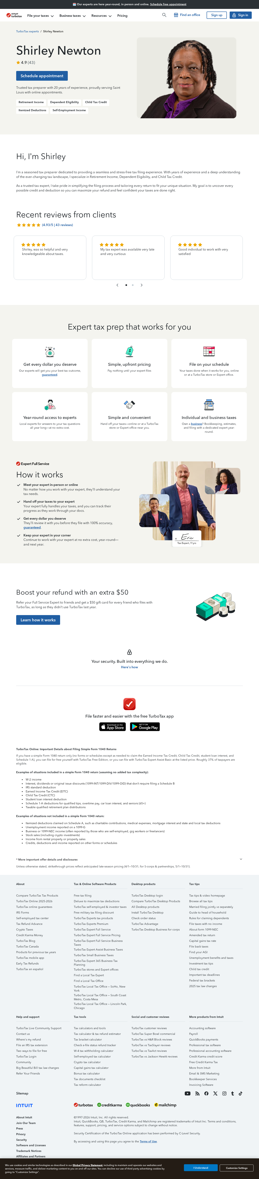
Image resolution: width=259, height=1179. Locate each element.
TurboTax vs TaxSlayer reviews (151, 1045)
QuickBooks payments (203, 1039)
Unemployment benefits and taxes (211, 958)
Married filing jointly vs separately (211, 907)
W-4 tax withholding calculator (93, 1051)
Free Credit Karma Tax (203, 1062)
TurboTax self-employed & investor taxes (100, 907)
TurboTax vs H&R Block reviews (152, 1039)
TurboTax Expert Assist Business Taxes (98, 949)
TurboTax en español (29, 969)
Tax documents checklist (89, 1079)
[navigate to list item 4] (133, 285)
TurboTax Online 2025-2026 (34, 901)
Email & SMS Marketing (204, 1073)
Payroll (193, 1034)
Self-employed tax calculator (92, 1056)
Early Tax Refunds (27, 963)
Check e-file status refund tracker (95, 1045)
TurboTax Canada (27, 946)
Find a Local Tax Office (88, 981)
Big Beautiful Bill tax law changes (37, 1068)
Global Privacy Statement (87, 1165)
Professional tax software (205, 1045)
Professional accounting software (210, 1051)
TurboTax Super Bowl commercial (153, 1034)
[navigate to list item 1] (126, 285)
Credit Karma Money (29, 935)
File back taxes (198, 946)
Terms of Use (148, 1141)
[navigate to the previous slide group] (117, 285)
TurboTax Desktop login (147, 895)
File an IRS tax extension (32, 1045)
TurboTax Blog (25, 941)
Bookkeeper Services (203, 1079)
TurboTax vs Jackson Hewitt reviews (154, 1056)
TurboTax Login (26, 1056)
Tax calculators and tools (90, 1028)
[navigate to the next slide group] (141, 285)
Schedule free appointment (168, 4)
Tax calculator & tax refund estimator (97, 1034)
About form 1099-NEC (203, 929)
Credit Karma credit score (205, 1056)
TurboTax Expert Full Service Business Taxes (98, 941)
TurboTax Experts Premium (91, 924)
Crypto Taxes (24, 929)
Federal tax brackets (202, 980)
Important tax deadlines (204, 975)
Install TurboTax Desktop (147, 912)
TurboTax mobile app (30, 958)
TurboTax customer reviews (149, 1028)
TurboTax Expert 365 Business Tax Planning (96, 961)
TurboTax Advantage (145, 924)
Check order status (144, 918)
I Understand (200, 1167)
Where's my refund (28, 1039)
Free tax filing (82, 895)
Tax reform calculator (87, 1085)
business (196, 424)
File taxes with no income (205, 924)
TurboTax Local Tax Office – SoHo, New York (99, 987)
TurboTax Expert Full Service (92, 929)
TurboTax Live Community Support (38, 1028)
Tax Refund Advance (29, 924)
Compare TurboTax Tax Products (37, 895)
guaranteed (49, 374)
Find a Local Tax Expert (89, 975)
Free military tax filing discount (94, 912)
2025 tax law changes (203, 986)
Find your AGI (198, 952)
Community (23, 1062)
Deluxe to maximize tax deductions (96, 901)
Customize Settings (236, 1167)
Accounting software (202, 1028)
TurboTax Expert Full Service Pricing (97, 935)
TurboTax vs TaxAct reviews (149, 1051)
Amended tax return (202, 935)
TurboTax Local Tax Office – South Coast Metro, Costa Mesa (100, 996)
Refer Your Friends (28, 1073)
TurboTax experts (27, 31)
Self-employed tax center (32, 918)
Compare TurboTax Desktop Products (156, 901)
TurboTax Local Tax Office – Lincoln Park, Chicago (100, 1004)
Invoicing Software (201, 1085)
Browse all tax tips (200, 901)
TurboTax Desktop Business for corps (156, 929)
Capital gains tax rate (202, 941)
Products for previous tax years (36, 952)
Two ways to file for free (31, 1051)
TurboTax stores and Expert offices (96, 969)
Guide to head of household (207, 912)
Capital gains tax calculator (91, 1068)
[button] (129, 859)
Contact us (23, 1034)
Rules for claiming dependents (209, 918)
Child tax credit (199, 969)
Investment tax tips (201, 963)
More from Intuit (199, 1068)
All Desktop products (145, 907)
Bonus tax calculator (87, 1073)
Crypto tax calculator (87, 1062)
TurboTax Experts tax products (93, 918)
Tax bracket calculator (88, 1039)
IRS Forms (22, 912)
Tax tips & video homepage (207, 895)
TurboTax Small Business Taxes (94, 955)
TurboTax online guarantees (34, 907)
